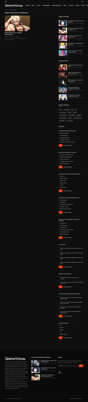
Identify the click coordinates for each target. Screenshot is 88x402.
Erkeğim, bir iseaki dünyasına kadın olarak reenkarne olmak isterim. (71, 249)
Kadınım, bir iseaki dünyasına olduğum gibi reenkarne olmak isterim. (71, 263)
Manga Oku (72, 398)
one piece (74, 112)
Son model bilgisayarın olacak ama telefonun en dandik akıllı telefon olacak (71, 283)
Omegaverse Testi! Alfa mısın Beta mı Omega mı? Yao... (75, 29)
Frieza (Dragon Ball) (64, 135)
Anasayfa (28, 5)
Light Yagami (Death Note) (65, 137)
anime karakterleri (63, 112)
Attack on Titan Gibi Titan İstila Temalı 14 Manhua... (75, 51)
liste (76, 109)
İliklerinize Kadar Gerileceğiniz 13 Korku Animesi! (75, 81)
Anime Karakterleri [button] (56, 5)
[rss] (59, 372)
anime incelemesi (70, 120)
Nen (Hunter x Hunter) (64, 206)
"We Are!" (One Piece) (64, 159)
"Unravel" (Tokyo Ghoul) (64, 163)
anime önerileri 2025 (63, 118)
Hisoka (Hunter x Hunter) (64, 139)
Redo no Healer (63, 187)
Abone (81, 365)
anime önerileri (66, 109)
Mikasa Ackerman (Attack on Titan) (66, 229)
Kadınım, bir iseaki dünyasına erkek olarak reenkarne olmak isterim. (71, 253)
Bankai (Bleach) (63, 202)
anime (61, 109)
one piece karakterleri (63, 115)
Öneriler (77, 5)
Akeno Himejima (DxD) (64, 234)
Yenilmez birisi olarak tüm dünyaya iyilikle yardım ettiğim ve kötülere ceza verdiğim (71, 303)
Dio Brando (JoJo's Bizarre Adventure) (67, 142)
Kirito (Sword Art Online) (64, 232)
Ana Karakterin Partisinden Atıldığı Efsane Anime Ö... (74, 95)
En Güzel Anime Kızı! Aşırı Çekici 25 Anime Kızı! (76, 21)
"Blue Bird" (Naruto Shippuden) (66, 157)
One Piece (62, 176)
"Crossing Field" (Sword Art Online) (66, 161)
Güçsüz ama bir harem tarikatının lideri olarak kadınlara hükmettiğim (70, 307)
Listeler (83, 5)
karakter (69, 112)
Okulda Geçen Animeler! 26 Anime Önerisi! (75, 66)
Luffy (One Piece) (63, 227)
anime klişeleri (62, 120)
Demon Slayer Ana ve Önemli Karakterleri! (13, 33)
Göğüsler (62, 327)
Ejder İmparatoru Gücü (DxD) (65, 208)
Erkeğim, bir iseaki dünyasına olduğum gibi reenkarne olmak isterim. (71, 258)
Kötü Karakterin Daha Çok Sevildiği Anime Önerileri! (74, 88)
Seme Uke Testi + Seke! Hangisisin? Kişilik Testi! (75, 44)
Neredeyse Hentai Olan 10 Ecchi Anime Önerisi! (75, 36)
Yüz (60, 332)
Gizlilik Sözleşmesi (78, 398)
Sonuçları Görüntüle (67, 145)
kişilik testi (79, 115)
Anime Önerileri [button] (46, 5)
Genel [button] (32, 5)
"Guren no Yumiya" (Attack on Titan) (67, 154)
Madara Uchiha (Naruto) (64, 133)
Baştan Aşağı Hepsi (63, 334)
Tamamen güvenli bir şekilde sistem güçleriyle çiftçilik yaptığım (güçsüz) (70, 312)
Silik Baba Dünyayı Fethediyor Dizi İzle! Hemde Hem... (49, 361)
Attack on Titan (63, 180)
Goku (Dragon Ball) (63, 225)
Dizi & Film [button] (70, 5)
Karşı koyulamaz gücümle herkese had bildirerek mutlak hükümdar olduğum (70, 298)
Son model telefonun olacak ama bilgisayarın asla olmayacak (69, 278)
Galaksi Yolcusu (7, 36)
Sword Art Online (63, 182)
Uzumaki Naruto (63, 223)
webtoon (70, 118)
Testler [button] (38, 5)
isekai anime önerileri (77, 118)
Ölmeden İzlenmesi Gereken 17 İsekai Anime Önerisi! (74, 73)
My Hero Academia (63, 178)
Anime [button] (64, 5)
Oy (60, 145)
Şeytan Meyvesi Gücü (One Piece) (66, 204)
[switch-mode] (82, 1)
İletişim (6, 1)
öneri (72, 109)
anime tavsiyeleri (72, 115)
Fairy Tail (61, 185)
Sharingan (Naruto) (63, 200)
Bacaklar (61, 329)
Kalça (61, 325)
